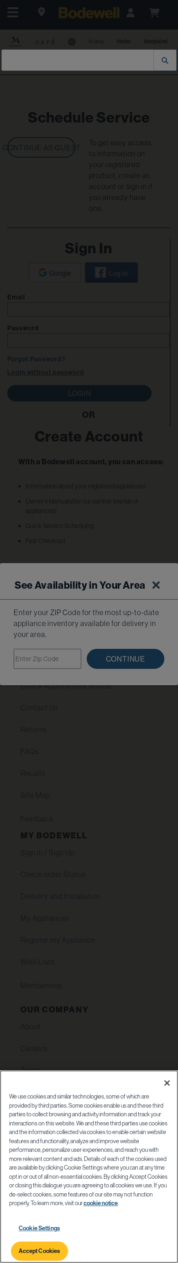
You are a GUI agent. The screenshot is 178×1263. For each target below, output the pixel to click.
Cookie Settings (39, 1228)
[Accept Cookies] (167, 1083)
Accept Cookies (39, 1250)
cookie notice (101, 1203)
